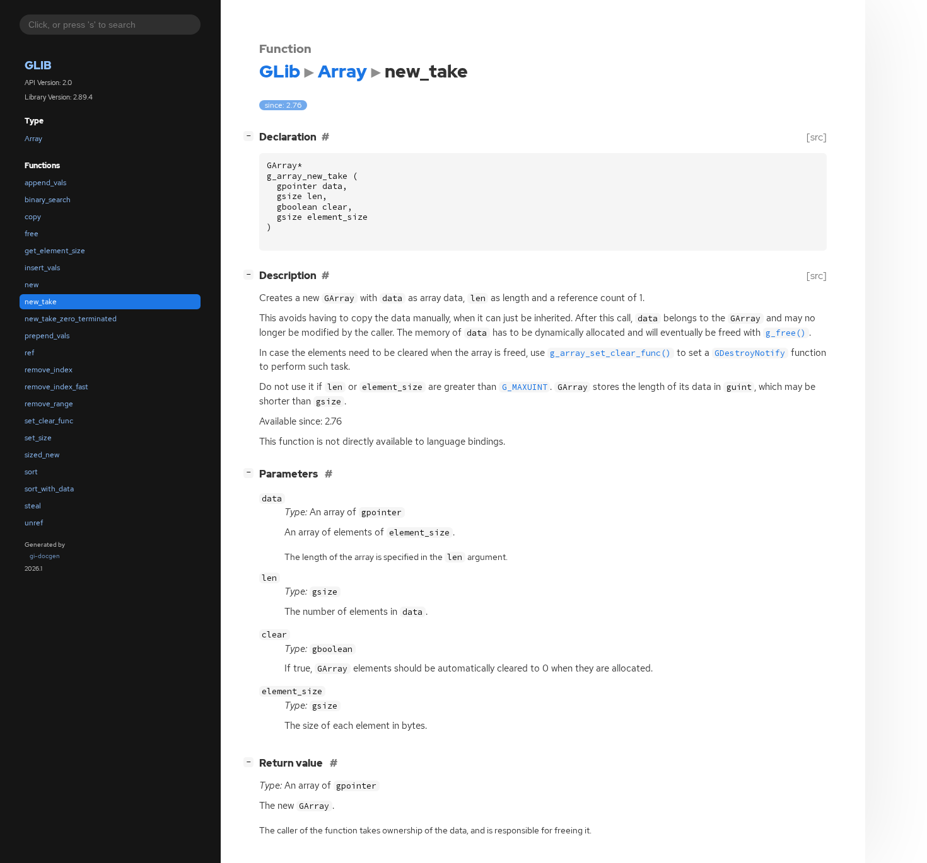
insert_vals (42, 268)
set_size (38, 438)
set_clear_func (49, 421)
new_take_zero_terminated (71, 319)
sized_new (42, 455)
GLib (38, 65)
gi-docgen (45, 556)
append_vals (45, 183)
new (31, 285)
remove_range (49, 404)
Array (33, 139)
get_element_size (55, 251)
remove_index (49, 370)
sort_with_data (49, 489)
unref (34, 523)
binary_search (48, 200)
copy (33, 217)
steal (33, 506)
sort (31, 472)
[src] (817, 137)
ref (29, 353)
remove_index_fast (56, 387)
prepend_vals (47, 336)
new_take (41, 302)
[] (251, 135)
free (31, 234)
